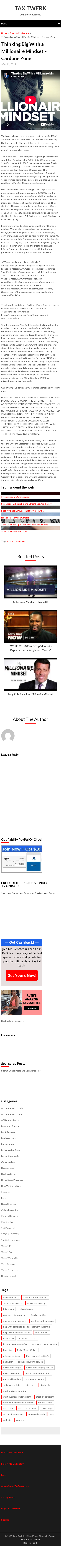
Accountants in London (12, 1108)
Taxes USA (6, 1252)
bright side (8, 1309)
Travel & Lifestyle (9, 1270)
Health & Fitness (9, 1174)
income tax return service (44, 1344)
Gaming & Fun (8, 1162)
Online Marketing (9, 1210)
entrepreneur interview (14, 1320)
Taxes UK (6, 1246)
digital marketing (38, 1315)
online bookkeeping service (39, 1367)
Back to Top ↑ (30, 1542)
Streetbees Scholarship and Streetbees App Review (26, 503)
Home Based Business (12, 1180)
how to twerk (41, 1332)
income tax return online (15, 1344)
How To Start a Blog (11, 1186)
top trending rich (36, 1414)
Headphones (7, 1168)
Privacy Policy (8, 1497)
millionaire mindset (16, 541)
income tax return (27, 1338)
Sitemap (5, 1519)
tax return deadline (27, 1408)
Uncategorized (8, 1276)
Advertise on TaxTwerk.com (15, 1486)
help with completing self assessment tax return (27, 1326)
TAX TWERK (30, 8)
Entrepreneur (8, 1144)
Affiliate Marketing (10, 1120)
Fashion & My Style (10, 1150)
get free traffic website (42, 1320)
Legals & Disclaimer (10, 1508)
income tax (8, 1338)
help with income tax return (16, 1332)
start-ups (30, 1385)
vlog (52, 1414)
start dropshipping (45, 1396)
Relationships (8, 1222)
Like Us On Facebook (12, 1452)
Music (4, 1198)
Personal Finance (9, 1216)
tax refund (8, 1408)
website (7, 1420)
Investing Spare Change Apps (15, 496)
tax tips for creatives (13, 1414)
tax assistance (45, 1402)
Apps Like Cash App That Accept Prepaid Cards (24, 524)
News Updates (8, 1204)
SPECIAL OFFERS (10, 1234)
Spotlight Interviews (11, 1240)
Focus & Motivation (19, 33)
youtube (20, 1420)
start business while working (17, 1396)
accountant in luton (12, 1303)
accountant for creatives (35, 1297)
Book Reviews (8, 1132)
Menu (4, 23)
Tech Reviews (8, 1264)
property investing (35, 1379)
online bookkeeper (12, 1367)
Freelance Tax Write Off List (15, 517)
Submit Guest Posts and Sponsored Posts (22, 1070)
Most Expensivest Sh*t (37, 1356)
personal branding (12, 1379)
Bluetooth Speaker (10, 1126)
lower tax (7, 1350)
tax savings (47, 1408)
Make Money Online (27, 1350)
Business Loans (8, 1138)
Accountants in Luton (12, 1114)
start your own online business (18, 1402)
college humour (26, 1309)
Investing (6, 1192)
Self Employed (8, 1228)
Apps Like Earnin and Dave (14, 531)
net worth (8, 1361)
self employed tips (12, 1385)
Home (4, 33)
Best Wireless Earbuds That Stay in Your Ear (22, 510)
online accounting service (30, 1361)
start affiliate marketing (14, 1391)
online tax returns (12, 1373)
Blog (3, 1475)
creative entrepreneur (14, 1315)
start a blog (45, 1385)
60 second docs (11, 1297)
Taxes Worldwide (9, 1258)
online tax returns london (37, 1373)
